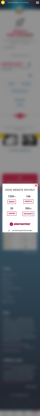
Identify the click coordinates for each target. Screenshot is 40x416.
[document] (20, 208)
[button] (36, 185)
